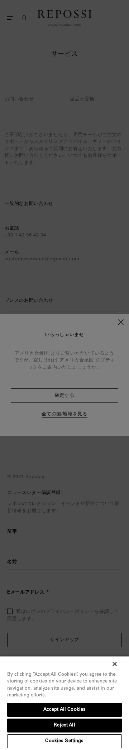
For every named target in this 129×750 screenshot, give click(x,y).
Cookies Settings (64, 741)
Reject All (64, 725)
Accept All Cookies (64, 710)
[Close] (115, 664)
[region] (64, 703)
